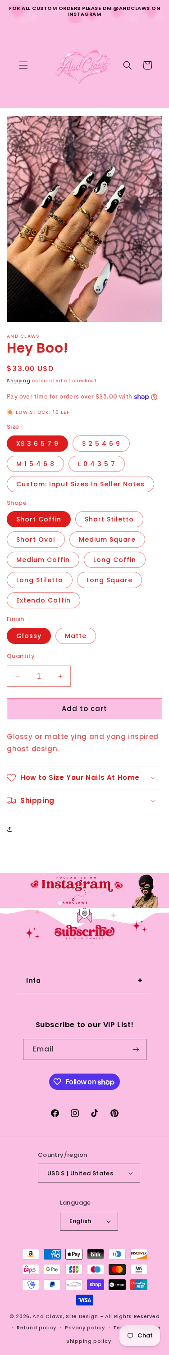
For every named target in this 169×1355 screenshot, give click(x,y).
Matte (76, 635)
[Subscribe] (136, 1049)
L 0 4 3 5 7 (96, 463)
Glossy (28, 635)
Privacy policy (85, 1327)
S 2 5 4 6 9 (101, 443)
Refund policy (36, 1327)
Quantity (21, 656)
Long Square (109, 580)
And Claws (47, 1316)
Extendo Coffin (43, 600)
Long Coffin (114, 559)
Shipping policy (88, 1341)
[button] (23, 65)
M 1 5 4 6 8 (35, 463)
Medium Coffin (43, 559)
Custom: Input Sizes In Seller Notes (80, 484)
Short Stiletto (109, 519)
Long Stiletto (39, 580)
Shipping (19, 380)
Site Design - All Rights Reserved (113, 1316)
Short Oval (35, 539)
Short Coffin (38, 519)
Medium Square (107, 539)
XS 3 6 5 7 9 (37, 443)
